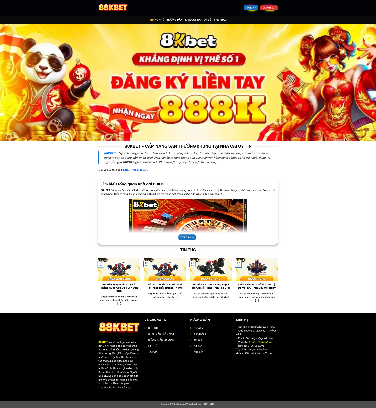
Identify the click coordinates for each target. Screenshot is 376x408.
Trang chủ (157, 19)
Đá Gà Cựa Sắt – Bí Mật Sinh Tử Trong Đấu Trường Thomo (165, 286)
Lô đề (207, 19)
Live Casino (193, 19)
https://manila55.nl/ (135, 169)
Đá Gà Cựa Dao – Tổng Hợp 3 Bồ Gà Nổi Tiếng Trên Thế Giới (211, 286)
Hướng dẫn (175, 19)
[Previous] (98, 285)
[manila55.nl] (113, 8)
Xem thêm (185, 237)
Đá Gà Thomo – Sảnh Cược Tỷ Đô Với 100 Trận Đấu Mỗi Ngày (257, 286)
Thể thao (220, 19)
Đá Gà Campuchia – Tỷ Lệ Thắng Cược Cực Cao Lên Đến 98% (119, 287)
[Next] (278, 285)
